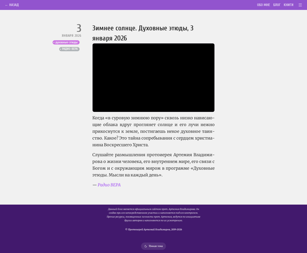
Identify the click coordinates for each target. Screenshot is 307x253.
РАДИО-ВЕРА (70, 49)
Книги (288, 5)
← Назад (12, 5)
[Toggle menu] (300, 5)
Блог (277, 5)
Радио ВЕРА (109, 184)
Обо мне (263, 5)
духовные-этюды (66, 42)
